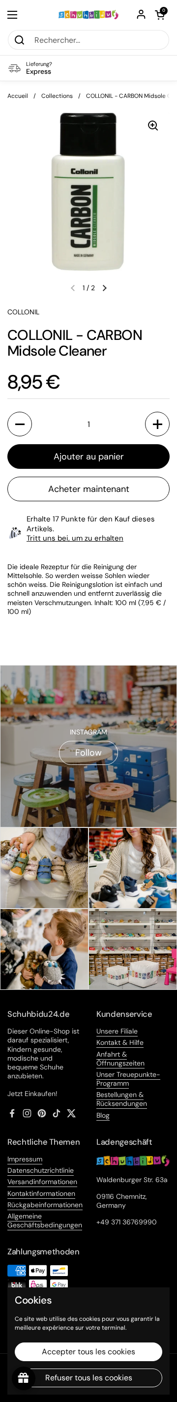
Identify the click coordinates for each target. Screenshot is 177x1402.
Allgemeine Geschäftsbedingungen (44, 1220)
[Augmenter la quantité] (157, 424)
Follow (88, 753)
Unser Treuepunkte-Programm (128, 1079)
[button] (160, 15)
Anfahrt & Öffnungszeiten (120, 1058)
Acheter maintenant (88, 489)
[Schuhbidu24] (88, 14)
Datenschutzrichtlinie (40, 1170)
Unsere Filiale (117, 1031)
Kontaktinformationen (41, 1193)
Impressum (24, 1159)
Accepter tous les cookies (88, 1351)
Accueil (17, 96)
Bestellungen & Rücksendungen (121, 1099)
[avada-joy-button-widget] (23, 1378)
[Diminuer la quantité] (19, 424)
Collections (57, 96)
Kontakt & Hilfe (120, 1042)
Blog (103, 1115)
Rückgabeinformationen (45, 1204)
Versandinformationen (42, 1181)
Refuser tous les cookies (88, 1377)
